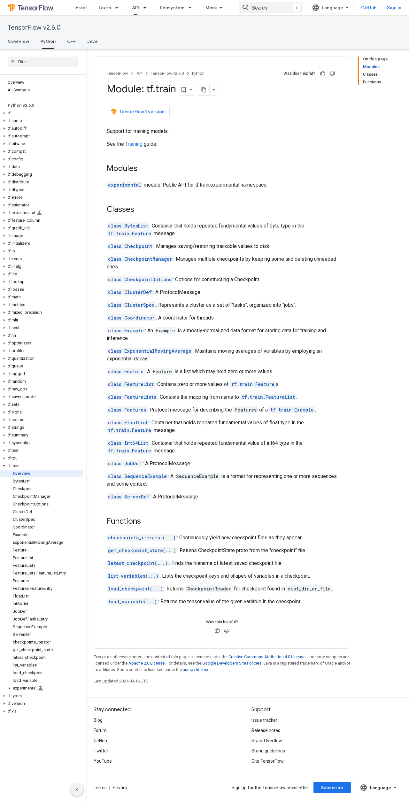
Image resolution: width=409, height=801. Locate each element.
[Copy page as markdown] (204, 89)
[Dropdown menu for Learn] (118, 7)
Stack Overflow (266, 740)
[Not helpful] (332, 73)
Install (80, 8)
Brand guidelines (268, 750)
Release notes (265, 730)
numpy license (196, 669)
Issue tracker (264, 720)
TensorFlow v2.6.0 (34, 28)
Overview (18, 41)
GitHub (369, 8)
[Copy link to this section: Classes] (140, 210)
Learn (105, 8)
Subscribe (332, 787)
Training (134, 144)
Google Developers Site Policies (231, 663)
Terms (100, 787)
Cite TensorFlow (267, 761)
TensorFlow (117, 73)
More (211, 8)
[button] (41, 113)
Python (48, 41)
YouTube (103, 761)
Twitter (101, 750)
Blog (98, 720)
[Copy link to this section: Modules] (143, 169)
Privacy (120, 787)
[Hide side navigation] (77, 789)
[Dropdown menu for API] (146, 7)
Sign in (394, 7)
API (135, 8)
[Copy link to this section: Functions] (147, 522)
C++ (71, 41)
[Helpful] (323, 73)
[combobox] (271, 7)
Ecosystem (172, 8)
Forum (100, 730)
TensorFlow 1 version (142, 111)
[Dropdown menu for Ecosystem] (192, 7)
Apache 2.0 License (146, 663)
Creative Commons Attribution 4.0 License (266, 656)
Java (92, 41)
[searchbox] (43, 62)
